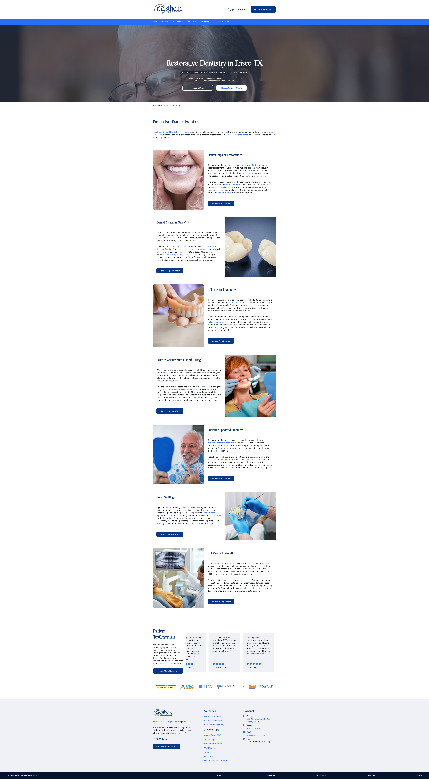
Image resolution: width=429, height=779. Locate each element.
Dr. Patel (221, 187)
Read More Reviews (168, 671)
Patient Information (213, 743)
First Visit (208, 756)
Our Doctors (209, 748)
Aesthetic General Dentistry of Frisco (170, 132)
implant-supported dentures (221, 442)
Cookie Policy (321, 775)
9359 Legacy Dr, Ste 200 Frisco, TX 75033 (258, 720)
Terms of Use (220, 775)
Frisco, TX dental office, (238, 134)
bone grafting (224, 192)
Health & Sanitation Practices (218, 760)
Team (206, 752)
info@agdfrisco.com (256, 735)
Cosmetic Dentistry (213, 720)
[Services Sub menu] (183, 21)
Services (177, 21)
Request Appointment (231, 88)
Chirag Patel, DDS (212, 735)
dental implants (249, 165)
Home (156, 21)
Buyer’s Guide (174, 721)
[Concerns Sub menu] (197, 21)
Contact (225, 21)
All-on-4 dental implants (219, 459)
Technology (209, 739)
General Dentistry (212, 716)
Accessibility (371, 775)
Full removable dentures (219, 322)
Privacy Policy (271, 775)
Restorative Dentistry (214, 724)
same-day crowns (178, 246)
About (165, 21)
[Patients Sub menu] (210, 21)
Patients (205, 21)
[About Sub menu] (169, 21)
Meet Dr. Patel (197, 88)
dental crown (230, 184)
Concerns (191, 21)
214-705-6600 (254, 728)
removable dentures (238, 302)
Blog (217, 21)
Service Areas (159, 721)
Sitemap (420, 775)
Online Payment (265, 9)
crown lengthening (174, 254)
